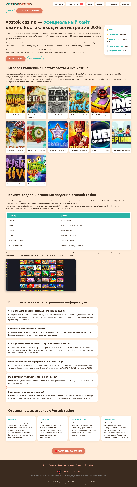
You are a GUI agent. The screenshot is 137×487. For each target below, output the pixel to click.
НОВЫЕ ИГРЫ (112, 4)
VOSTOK (19, 4)
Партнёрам (89, 465)
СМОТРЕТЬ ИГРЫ (35, 58)
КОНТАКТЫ (59, 4)
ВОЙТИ (10, 11)
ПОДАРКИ (126, 4)
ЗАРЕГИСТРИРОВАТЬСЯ (29, 11)
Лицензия (79, 465)
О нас (45, 465)
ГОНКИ (99, 4)
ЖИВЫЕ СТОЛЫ (75, 4)
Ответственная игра (66, 465)
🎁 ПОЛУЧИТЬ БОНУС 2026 (68, 451)
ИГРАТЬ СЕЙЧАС (15, 59)
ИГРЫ (90, 4)
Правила (52, 465)
